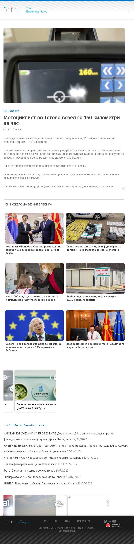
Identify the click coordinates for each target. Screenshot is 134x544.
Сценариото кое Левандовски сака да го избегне (34, 477)
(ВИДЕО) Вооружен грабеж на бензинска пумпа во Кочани (40, 483)
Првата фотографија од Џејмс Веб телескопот (32, 464)
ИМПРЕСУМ (83, 521)
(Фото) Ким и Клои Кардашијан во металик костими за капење (43, 458)
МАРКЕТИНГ (51, 521)
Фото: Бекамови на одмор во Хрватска (28, 470)
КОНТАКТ (67, 521)
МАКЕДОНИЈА (11, 110)
